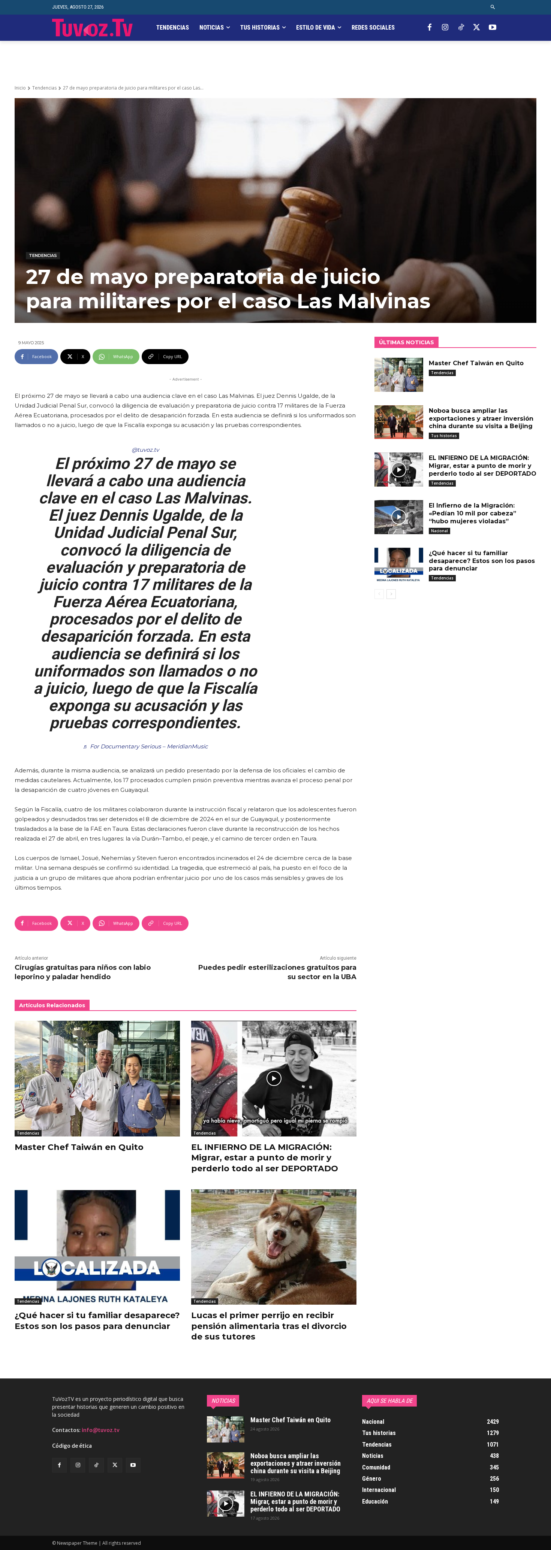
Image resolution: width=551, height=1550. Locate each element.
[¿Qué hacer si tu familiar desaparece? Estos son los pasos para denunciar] (97, 1247)
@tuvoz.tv (145, 449)
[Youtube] (492, 27)
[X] (476, 27)
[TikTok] (461, 27)
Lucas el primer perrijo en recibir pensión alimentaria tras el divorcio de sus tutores (269, 1326)
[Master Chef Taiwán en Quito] (97, 1078)
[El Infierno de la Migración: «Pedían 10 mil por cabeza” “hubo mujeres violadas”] (398, 517)
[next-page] (391, 594)
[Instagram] (445, 27)
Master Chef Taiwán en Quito (79, 1147)
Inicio (20, 88)
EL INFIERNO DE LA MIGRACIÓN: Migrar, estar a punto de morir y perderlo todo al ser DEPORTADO (264, 1158)
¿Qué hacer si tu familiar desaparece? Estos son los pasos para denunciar (482, 561)
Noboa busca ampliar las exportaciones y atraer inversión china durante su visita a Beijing (481, 418)
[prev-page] (379, 594)
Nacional (439, 530)
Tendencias (44, 88)
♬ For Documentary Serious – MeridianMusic (145, 746)
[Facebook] (429, 27)
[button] (493, 7)
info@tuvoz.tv (101, 1430)
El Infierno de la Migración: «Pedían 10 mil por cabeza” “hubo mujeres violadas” (472, 513)
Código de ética (72, 1445)
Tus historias (444, 435)
